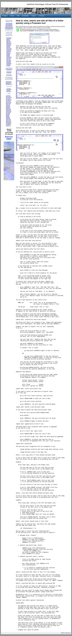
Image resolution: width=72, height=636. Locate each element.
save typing (8, 58)
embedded (8, 95)
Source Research (8, 68)
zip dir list (8, 65)
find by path (8, 109)
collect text (8, 42)
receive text (8, 118)
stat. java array (9, 97)
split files (8, 55)
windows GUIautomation (9, 72)
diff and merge (9, 82)
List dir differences (9, 28)
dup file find (8, 51)
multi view (8, 105)
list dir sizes (8, 38)
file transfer (8, 45)
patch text (8, 47)
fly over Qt (8, 124)
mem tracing (8, 89)
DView (12, 15)
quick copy (8, 104)
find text (8, 39)
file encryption (9, 75)
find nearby (8, 106)
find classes (8, 62)
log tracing (8, 88)
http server (8, 44)
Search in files (9, 26)
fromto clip (8, 53)
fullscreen (8, 107)
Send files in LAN (8, 29)
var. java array (9, 99)
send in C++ (8, 119)
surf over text (8, 102)
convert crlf (8, 50)
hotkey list (8, 117)
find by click (8, 103)
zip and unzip (8, 81)
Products (4, 15)
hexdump (8, 54)
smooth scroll (8, 121)
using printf (8, 91)
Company (41, 15)
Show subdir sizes (9, 25)
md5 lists (8, 52)
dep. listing (8, 61)
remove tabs (8, 37)
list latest (8, 56)
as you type (8, 101)
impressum (67, 633)
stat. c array (8, 96)
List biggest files (9, 23)
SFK (18, 15)
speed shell (8, 63)
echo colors (8, 59)
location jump (8, 111)
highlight (7, 116)
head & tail (8, 60)
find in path (8, 41)
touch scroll (8, 122)
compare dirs (9, 57)
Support (33, 15)
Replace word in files (9, 27)
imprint (62, 633)
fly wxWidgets (8, 123)
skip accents (8, 112)
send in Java (8, 120)
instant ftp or (9, 43)
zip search (8, 64)
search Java (8, 125)
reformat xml (8, 83)
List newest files (9, 24)
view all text (8, 100)
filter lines (8, 40)
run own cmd (9, 49)
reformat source (9, 84)
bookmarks (8, 108)
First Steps (9, 69)
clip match (8, 113)
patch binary (8, 48)
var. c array (8, 98)
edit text (7, 115)
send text (8, 46)
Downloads (25, 15)
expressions (8, 110)
